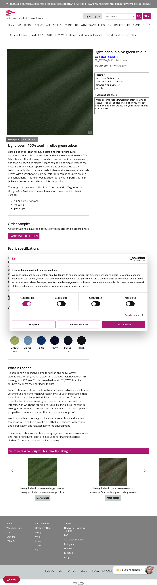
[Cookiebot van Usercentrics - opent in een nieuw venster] (131, 259)
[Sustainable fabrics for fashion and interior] (29, 13)
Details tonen (132, 315)
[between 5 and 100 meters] (122, 81)
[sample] (122, 88)
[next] (149, 24)
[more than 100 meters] (122, 78)
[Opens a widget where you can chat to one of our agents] (11, 579)
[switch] (61, 303)
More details (42, 497)
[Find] (139, 16)
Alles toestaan (123, 324)
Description (13, 139)
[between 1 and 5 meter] (122, 84)
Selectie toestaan (78, 324)
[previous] (146, 24)
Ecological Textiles (104, 56)
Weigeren (34, 324)
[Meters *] (122, 74)
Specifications (29, 139)
